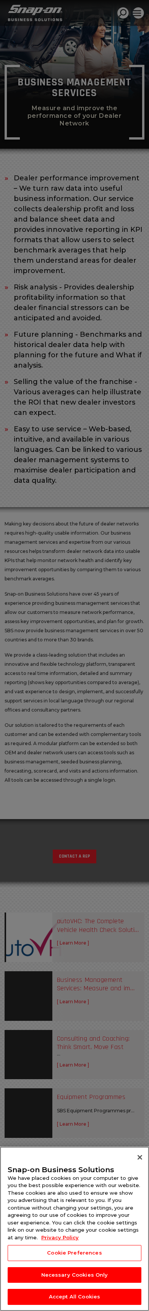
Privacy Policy (60, 1237)
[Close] (139, 1157)
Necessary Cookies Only (74, 1275)
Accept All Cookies (74, 1296)
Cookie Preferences (74, 1253)
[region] (74, 1229)
